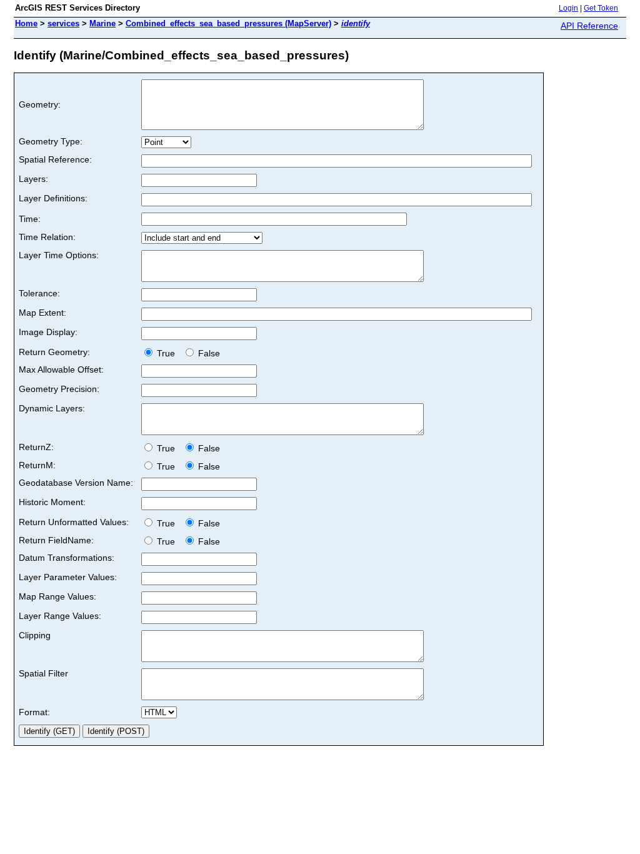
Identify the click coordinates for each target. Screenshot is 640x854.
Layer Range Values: (60, 616)
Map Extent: (42, 313)
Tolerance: (39, 293)
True (167, 353)
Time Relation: (47, 237)
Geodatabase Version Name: (76, 483)
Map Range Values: (57, 596)
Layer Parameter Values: (68, 577)
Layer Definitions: (53, 198)
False (208, 353)
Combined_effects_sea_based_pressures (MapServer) (228, 23)
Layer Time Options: (59, 255)
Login (568, 8)
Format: (34, 712)
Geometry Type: (50, 141)
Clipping (35, 635)
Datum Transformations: (66, 558)
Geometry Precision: (59, 389)
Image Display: (48, 332)
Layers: (33, 179)
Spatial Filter (43, 673)
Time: (30, 219)
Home (26, 23)
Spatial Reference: (55, 159)
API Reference (589, 26)
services (63, 23)
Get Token (601, 8)
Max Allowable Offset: (61, 369)
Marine (102, 23)
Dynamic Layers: (52, 408)
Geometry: (40, 104)
